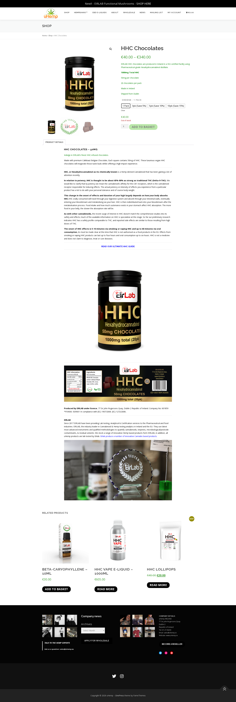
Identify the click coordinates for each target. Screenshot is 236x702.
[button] (110, 49)
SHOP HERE (143, 3)
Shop (50, 35)
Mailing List (156, 12)
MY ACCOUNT (174, 12)
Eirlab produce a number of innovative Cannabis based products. (128, 436)
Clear (123, 110)
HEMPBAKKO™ (81, 12)
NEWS (142, 12)
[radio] (126, 106)
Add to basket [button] (56, 589)
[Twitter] (114, 676)
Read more (106, 589)
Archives (86, 624)
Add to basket (143, 127)
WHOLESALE (129, 12)
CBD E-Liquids (99, 12)
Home (44, 35)
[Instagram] (122, 676)
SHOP (67, 12)
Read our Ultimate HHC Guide (118, 246)
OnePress (119, 695)
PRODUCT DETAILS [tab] (54, 142)
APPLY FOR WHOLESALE (96, 641)
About (115, 12)
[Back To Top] (224, 689)
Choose (126, 100)
